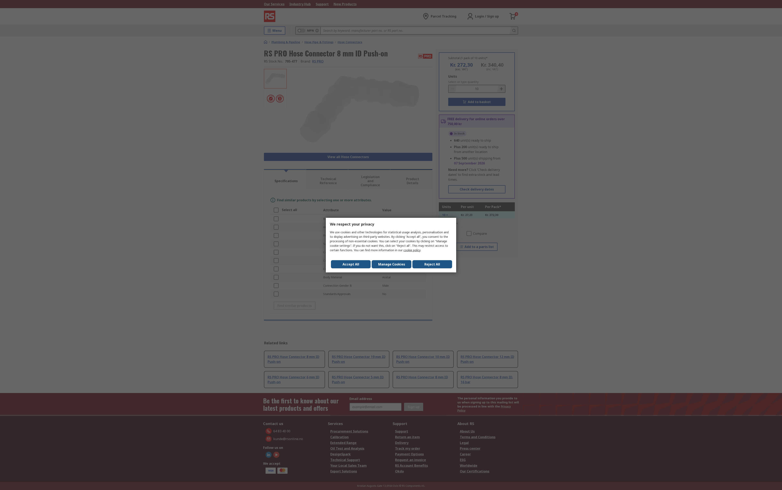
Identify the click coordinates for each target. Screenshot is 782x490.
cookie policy (411, 250)
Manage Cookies (391, 264)
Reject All (432, 264)
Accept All (351, 264)
